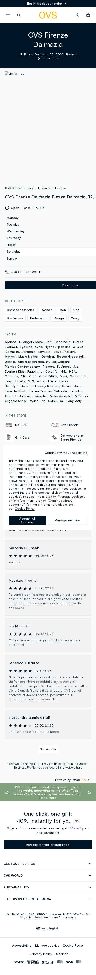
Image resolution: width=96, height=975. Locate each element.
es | (50, 928)
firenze (60, 188)
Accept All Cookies (27, 520)
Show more (48, 749)
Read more (48, 797)
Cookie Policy (73, 945)
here (79, 767)
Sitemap (62, 954)
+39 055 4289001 (25, 272)
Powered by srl (73, 780)
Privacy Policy (41, 954)
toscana (44, 188)
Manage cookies (47, 945)
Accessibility (21, 945)
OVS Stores (14, 188)
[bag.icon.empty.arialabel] (88, 15)
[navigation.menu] (8, 15)
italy (30, 188)
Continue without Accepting (66, 452)
